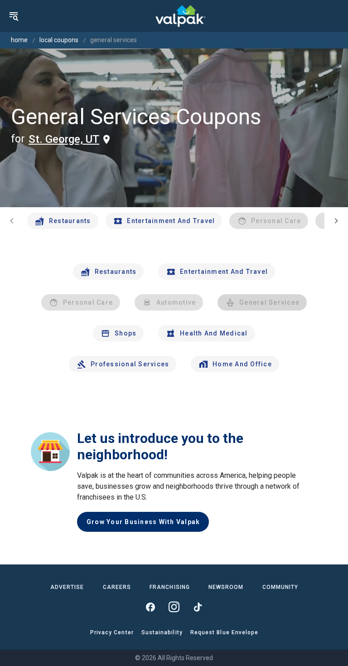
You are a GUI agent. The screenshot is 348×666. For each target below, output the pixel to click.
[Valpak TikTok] (197, 607)
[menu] (13, 16)
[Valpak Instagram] (174, 607)
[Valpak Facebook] (150, 607)
